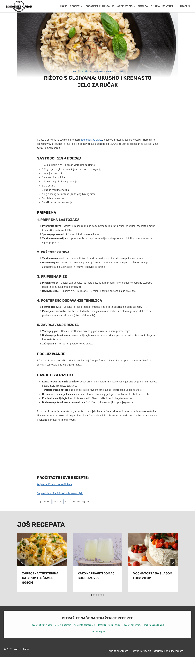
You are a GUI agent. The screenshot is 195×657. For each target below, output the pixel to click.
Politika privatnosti (118, 651)
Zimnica (143, 6)
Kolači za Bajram (97, 631)
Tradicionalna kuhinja (154, 624)
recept (57, 501)
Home (63, 6)
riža (67, 501)
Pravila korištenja (141, 651)
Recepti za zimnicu (132, 624)
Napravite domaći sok (84, 624)
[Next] (172, 562)
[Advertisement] (97, 115)
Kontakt (167, 6)
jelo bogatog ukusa (91, 139)
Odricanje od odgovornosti (169, 651)
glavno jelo (44, 501)
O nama (155, 6)
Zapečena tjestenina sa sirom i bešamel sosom (40, 578)
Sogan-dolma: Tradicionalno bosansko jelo (60, 493)
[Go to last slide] (22, 562)
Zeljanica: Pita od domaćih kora (54, 484)
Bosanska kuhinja (97, 6)
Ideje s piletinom (63, 624)
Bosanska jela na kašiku (109, 624)
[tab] (91, 595)
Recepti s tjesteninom (41, 624)
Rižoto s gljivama (81, 501)
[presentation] (42, 549)
